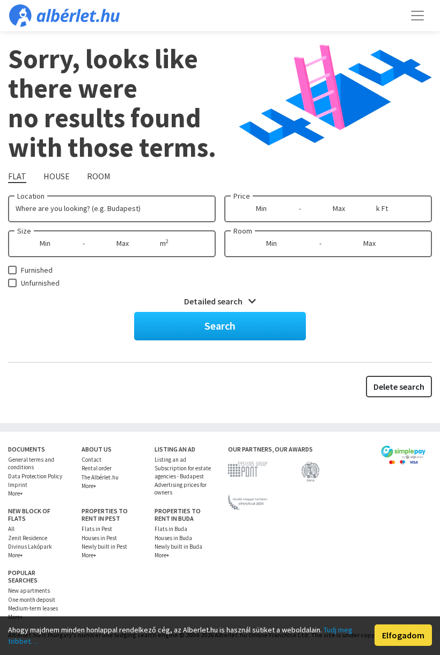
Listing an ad (170, 459)
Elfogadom (403, 635)
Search (220, 325)
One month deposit (31, 599)
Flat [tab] (17, 176)
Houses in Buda (173, 538)
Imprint (17, 485)
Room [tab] (99, 176)
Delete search (398, 386)
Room (242, 231)
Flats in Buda (171, 529)
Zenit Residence (27, 538)
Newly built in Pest (104, 546)
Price (241, 196)
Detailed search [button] (214, 301)
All (11, 529)
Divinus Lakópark (30, 546)
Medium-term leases (33, 608)
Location (31, 196)
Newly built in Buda (178, 546)
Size (24, 231)
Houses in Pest (99, 538)
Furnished (37, 270)
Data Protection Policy (35, 476)
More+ (15, 493)
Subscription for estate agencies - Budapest (183, 471)
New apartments (29, 590)
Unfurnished (40, 283)
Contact (91, 459)
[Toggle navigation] (417, 15)
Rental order (97, 468)
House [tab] (56, 176)
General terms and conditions (31, 463)
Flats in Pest (97, 529)
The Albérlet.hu (100, 477)
